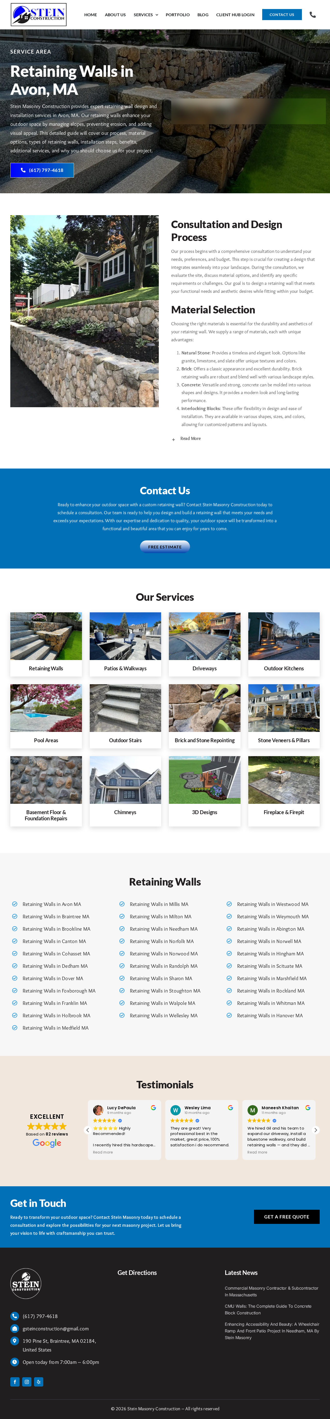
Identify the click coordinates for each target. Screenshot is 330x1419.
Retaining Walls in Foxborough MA (59, 991)
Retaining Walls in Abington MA (270, 929)
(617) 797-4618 (40, 1316)
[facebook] (15, 1382)
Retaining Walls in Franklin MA (55, 1003)
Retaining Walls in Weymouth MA (273, 916)
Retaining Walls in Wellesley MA (163, 1015)
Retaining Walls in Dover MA (53, 978)
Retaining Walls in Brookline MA (56, 929)
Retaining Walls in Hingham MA (270, 953)
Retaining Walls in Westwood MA (272, 904)
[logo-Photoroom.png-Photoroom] (25, 1270)
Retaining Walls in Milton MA (161, 916)
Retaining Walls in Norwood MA (164, 953)
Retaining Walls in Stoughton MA (165, 991)
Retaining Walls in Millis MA (159, 904)
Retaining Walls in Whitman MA (270, 1003)
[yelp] (38, 1382)
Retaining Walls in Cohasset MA (56, 953)
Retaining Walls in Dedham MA (55, 966)
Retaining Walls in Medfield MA (55, 1028)
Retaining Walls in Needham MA (163, 929)
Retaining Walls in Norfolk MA (162, 941)
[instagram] (26, 1382)
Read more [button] (103, 1152)
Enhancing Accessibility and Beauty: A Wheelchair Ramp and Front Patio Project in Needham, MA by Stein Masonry (272, 1331)
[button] (245, 438)
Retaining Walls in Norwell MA (269, 941)
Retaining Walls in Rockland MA (270, 991)
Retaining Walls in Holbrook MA (56, 1015)
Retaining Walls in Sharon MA (161, 978)
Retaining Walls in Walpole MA (162, 1003)
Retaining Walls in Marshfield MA (272, 978)
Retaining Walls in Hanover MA (270, 1015)
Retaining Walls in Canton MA (54, 941)
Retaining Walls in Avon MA (52, 904)
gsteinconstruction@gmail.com (56, 1328)
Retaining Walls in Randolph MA (163, 966)
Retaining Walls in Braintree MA (56, 916)
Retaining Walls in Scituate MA (269, 966)
